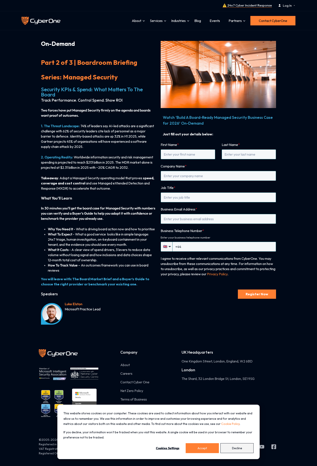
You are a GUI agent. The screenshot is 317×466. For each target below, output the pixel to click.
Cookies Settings (167, 448)
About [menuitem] (136, 21)
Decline (237, 448)
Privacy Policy (217, 274)
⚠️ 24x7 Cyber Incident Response (247, 5)
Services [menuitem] (156, 21)
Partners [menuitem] (235, 21)
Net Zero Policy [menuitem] (131, 391)
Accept (202, 448)
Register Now (257, 294)
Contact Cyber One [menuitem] (134, 382)
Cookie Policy (230, 424)
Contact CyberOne (273, 21)
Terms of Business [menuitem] (133, 399)
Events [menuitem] (215, 21)
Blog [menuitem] (197, 21)
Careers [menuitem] (126, 373)
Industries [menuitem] (178, 21)
